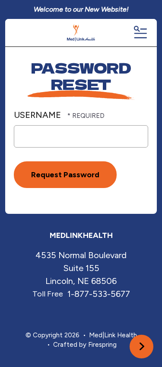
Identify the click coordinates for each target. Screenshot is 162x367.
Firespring (102, 344)
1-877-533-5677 (98, 294)
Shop (141, 346)
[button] (140, 33)
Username (37, 115)
